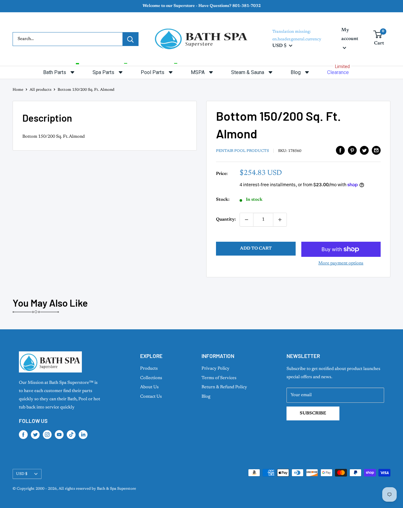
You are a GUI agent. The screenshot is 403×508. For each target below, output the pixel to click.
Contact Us (151, 397)
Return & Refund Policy (224, 387)
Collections (151, 378)
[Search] (130, 39)
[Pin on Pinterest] (352, 150)
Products (149, 369)
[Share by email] (376, 150)
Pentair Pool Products (242, 151)
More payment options (340, 263)
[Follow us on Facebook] (23, 434)
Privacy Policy (216, 369)
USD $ (21, 474)
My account (349, 34)
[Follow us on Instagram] (47, 434)
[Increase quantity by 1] (280, 219)
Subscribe (313, 413)
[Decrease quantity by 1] (246, 219)
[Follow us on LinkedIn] (83, 434)
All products (40, 90)
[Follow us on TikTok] (71, 434)
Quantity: (226, 219)
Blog (206, 397)
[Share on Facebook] (340, 150)
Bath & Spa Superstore (116, 489)
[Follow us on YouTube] (59, 434)
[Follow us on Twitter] (35, 434)
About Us (149, 387)
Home (18, 90)
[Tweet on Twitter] (364, 150)
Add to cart (256, 248)
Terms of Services (219, 378)
